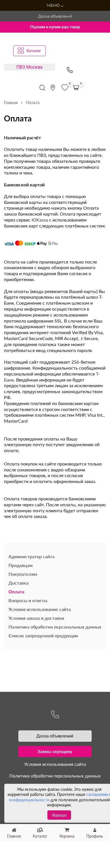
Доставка (18, 582)
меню (54, 5)
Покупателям (22, 574)
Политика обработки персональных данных (54, 626)
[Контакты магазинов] (52, 87)
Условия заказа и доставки (36, 618)
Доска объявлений (55, 16)
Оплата (16, 591)
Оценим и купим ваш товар (55, 26)
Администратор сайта (31, 556)
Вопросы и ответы (27, 600)
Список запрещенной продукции (43, 635)
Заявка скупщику (55, 751)
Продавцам (20, 565)
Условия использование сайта (39, 609)
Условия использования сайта (55, 764)
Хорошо (59, 815)
